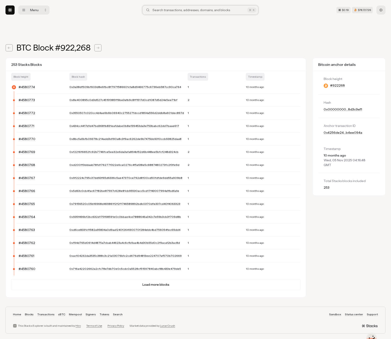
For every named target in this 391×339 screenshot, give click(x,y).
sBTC (61, 314)
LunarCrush (167, 325)
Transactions (46, 314)
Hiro (78, 325)
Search (118, 314)
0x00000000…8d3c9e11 (343, 109)
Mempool (75, 314)
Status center (354, 314)
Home (17, 314)
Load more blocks (155, 284)
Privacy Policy (116, 325)
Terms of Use (94, 325)
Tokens (104, 314)
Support (372, 314)
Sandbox (335, 314)
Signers (91, 314)
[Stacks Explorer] (10, 10)
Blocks (29, 314)
